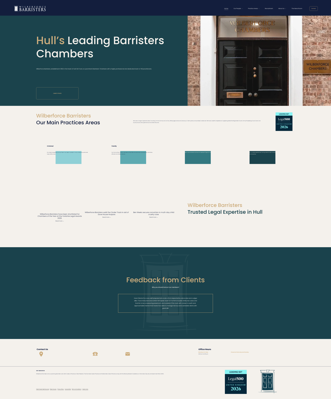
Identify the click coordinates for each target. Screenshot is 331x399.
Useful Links (85, 389)
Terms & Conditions (76, 389)
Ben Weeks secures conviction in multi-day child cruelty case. (153, 213)
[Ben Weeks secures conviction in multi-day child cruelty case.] (154, 209)
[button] (173, 206)
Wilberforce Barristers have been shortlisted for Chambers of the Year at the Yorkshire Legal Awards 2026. (60, 216)
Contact (313, 8)
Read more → (60, 221)
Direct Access (53, 389)
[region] (165, 303)
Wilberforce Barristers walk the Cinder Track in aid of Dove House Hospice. (107, 213)
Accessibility (68, 389)
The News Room (297, 8)
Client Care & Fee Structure (42, 389)
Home (226, 8)
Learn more (57, 93)
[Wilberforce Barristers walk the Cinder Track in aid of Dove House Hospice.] (107, 209)
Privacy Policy (60, 389)
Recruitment (269, 8)
